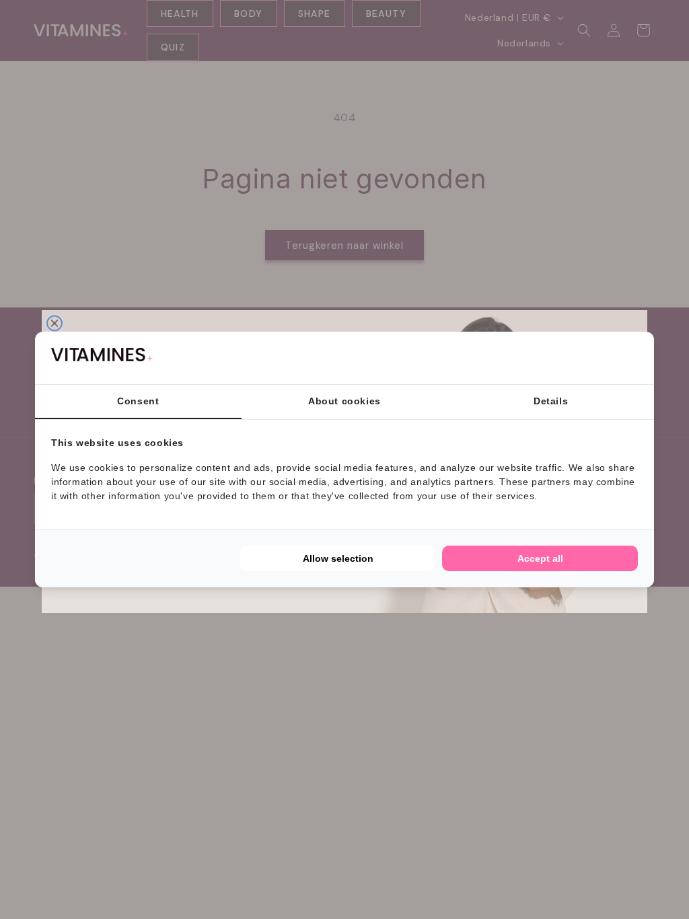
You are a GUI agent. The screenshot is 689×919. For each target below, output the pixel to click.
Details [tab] (551, 401)
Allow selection (338, 558)
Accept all (540, 558)
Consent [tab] (138, 401)
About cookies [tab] (344, 401)
